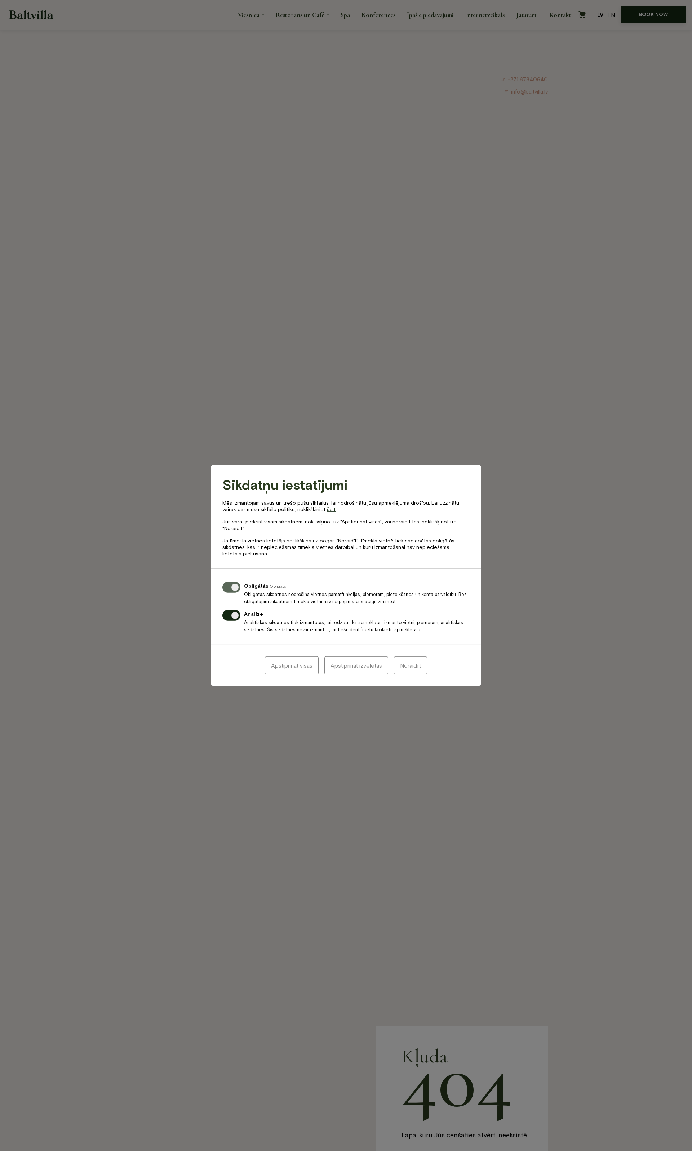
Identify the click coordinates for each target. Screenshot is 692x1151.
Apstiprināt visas (291, 665)
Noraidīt (410, 665)
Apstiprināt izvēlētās (356, 665)
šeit (331, 509)
